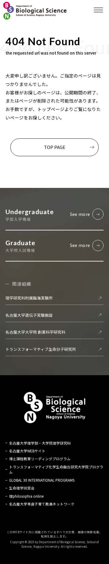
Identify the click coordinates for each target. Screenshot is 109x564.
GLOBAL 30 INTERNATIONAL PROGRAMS (41, 480)
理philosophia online (26, 496)
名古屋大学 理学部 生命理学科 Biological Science (35, 10)
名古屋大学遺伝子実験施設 (29, 315)
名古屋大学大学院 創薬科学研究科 (35, 332)
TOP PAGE (54, 147)
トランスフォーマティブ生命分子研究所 (40, 349)
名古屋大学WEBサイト (27, 450)
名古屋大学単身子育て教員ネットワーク (41, 503)
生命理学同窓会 (22, 487)
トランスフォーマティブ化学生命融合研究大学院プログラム (56, 469)
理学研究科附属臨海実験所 (29, 298)
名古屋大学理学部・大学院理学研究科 (40, 442)
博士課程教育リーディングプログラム (40, 458)
